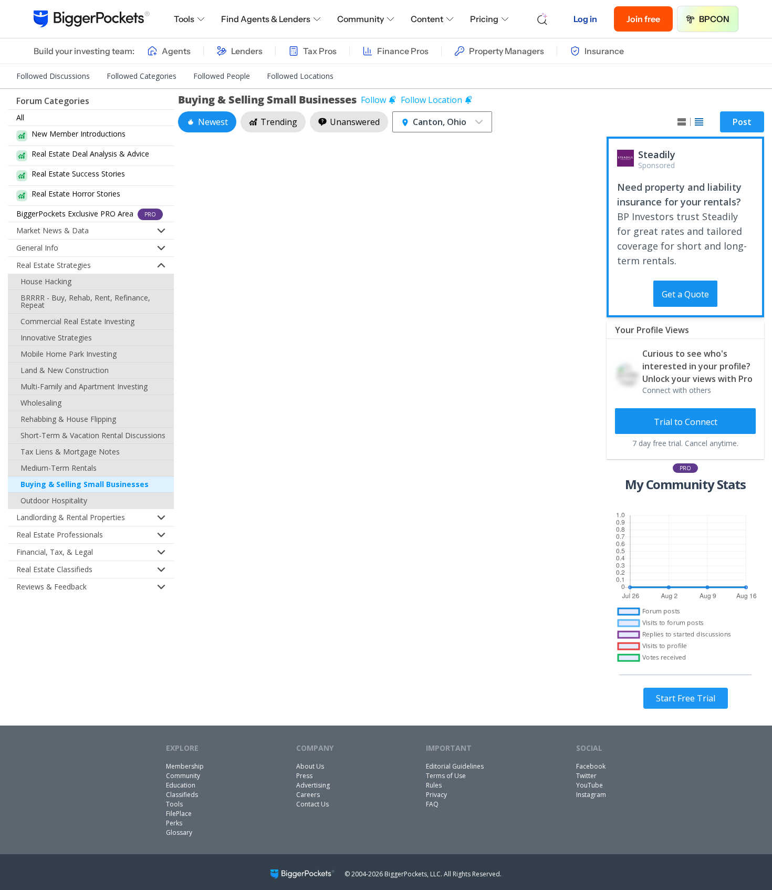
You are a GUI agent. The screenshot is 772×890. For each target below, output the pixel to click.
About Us (310, 766)
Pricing (484, 19)
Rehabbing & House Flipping (68, 419)
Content (427, 19)
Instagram (591, 794)
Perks (174, 823)
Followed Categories (141, 76)
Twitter (586, 775)
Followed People (221, 76)
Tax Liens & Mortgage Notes (70, 452)
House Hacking (45, 281)
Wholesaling (40, 403)
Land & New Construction (64, 370)
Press (304, 775)
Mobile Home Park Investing (68, 354)
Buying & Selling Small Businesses (84, 484)
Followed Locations (300, 76)
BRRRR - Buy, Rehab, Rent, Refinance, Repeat (85, 301)
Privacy (436, 794)
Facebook (591, 766)
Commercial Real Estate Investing (77, 321)
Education (180, 785)
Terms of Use (446, 775)
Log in (585, 19)
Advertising (313, 785)
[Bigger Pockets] (92, 19)
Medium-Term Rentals (58, 468)
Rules (434, 785)
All (20, 117)
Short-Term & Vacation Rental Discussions (92, 435)
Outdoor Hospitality (53, 500)
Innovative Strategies (56, 338)
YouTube (589, 785)
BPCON (714, 19)
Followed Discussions (53, 76)
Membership (185, 766)
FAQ (432, 804)
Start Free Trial (685, 698)
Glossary (179, 832)
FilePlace (179, 813)
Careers (308, 794)
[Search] (542, 18)
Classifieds (182, 794)
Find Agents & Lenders (265, 19)
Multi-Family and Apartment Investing (84, 386)
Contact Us (312, 804)
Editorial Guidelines (455, 766)
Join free (643, 19)
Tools (184, 19)
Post (742, 122)
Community (360, 19)
